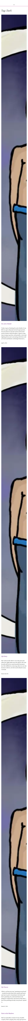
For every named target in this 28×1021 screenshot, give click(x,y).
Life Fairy (4, 656)
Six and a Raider (6, 324)
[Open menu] (14, 4)
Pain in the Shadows (7, 1013)
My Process (4, 987)
